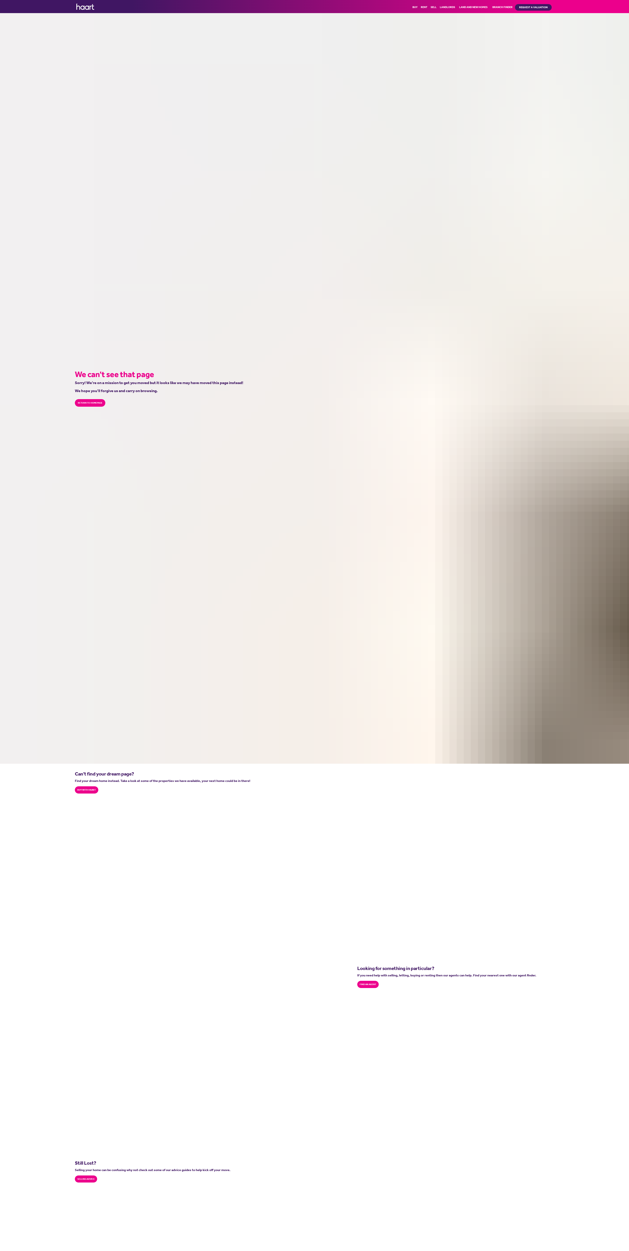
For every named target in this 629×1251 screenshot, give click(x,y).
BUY (415, 7)
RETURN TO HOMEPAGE (90, 402)
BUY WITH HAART (86, 789)
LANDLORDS (447, 7)
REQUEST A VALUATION (533, 7)
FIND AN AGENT (368, 984)
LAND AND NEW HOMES (473, 7)
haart (85, 6)
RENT (424, 7)
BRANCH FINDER (502, 7)
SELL (434, 7)
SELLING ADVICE (86, 1178)
